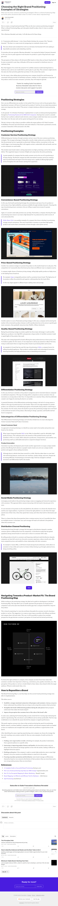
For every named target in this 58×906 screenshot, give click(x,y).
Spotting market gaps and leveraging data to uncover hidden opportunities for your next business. (24, 852)
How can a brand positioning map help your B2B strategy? (20, 771)
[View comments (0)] (8, 22)
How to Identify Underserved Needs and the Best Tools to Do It (21, 850)
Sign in (54, 2)
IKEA (23, 434)
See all (4, 871)
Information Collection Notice (28, 800)
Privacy (29, 895)
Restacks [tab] (11, 817)
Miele (39, 347)
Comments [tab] (4, 817)
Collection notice (40, 895)
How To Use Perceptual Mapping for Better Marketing (19, 773)
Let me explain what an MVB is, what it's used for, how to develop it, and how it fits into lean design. (25, 863)
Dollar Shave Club (8, 220)
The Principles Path (7, 840)
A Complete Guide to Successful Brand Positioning (18, 768)
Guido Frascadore (9, 17)
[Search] (55, 836)
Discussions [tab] (13, 836)
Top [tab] (3, 836)
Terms (33, 895)
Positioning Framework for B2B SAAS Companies (22, 115)
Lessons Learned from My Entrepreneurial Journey (14, 842)
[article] (29, 843)
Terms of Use (36, 799)
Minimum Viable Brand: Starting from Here (14, 861)
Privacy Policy (40, 800)
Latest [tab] (6, 836)
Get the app (36, 899)
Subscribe (47, 2)
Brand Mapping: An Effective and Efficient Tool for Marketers (21, 776)
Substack (21, 903)
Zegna (12, 277)
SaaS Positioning (8, 779)
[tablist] (7, 817)
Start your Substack (25, 899)
